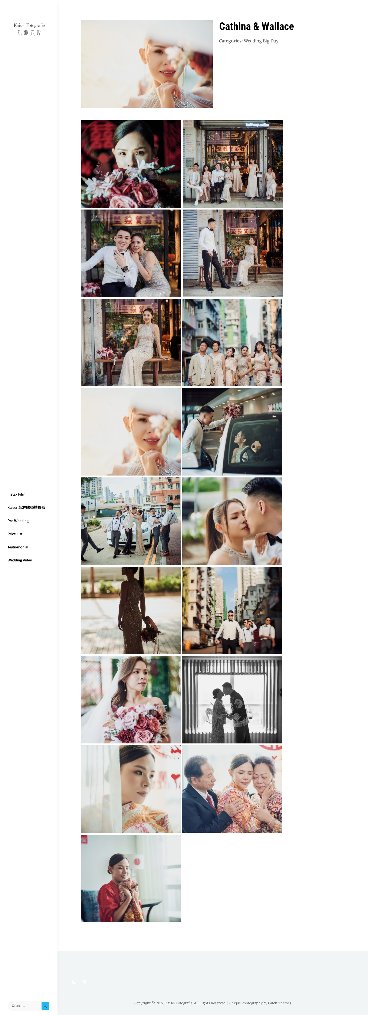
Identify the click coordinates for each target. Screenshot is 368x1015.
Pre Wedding (18, 520)
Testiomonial (17, 547)
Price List (14, 534)
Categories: (231, 40)
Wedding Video (19, 560)
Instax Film (16, 494)
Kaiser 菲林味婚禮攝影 (26, 507)
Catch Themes (279, 1003)
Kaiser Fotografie (178, 1003)
